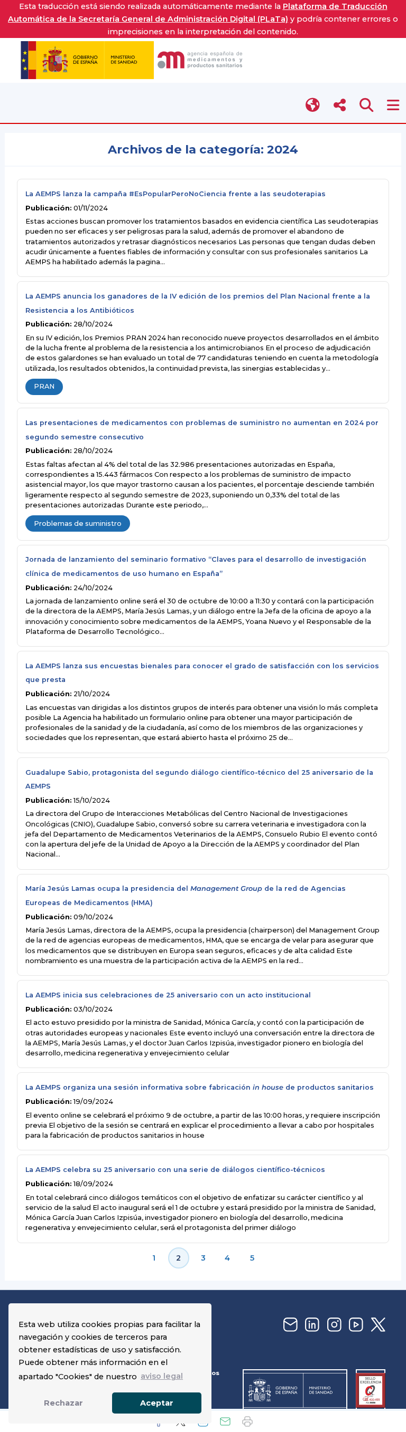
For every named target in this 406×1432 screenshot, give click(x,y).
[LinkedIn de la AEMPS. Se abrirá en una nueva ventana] (310, 1325)
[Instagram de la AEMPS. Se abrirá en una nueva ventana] (333, 1325)
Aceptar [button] (156, 1403)
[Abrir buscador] (367, 105)
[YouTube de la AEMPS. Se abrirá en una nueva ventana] (354, 1325)
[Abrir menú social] (340, 105)
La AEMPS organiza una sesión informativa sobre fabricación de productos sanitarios (199, 1087)
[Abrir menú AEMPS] (393, 105)
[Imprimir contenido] (247, 1421)
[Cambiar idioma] (313, 105)
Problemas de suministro (78, 523)
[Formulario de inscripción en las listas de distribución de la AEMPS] (289, 1325)
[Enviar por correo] (225, 1421)
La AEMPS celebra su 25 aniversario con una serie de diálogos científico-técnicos (175, 1170)
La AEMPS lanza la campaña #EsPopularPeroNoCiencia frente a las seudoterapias (175, 194)
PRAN (44, 386)
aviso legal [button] (162, 1376)
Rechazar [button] (63, 1403)
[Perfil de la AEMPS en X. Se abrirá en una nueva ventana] (376, 1325)
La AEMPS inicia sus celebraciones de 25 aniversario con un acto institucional (168, 995)
